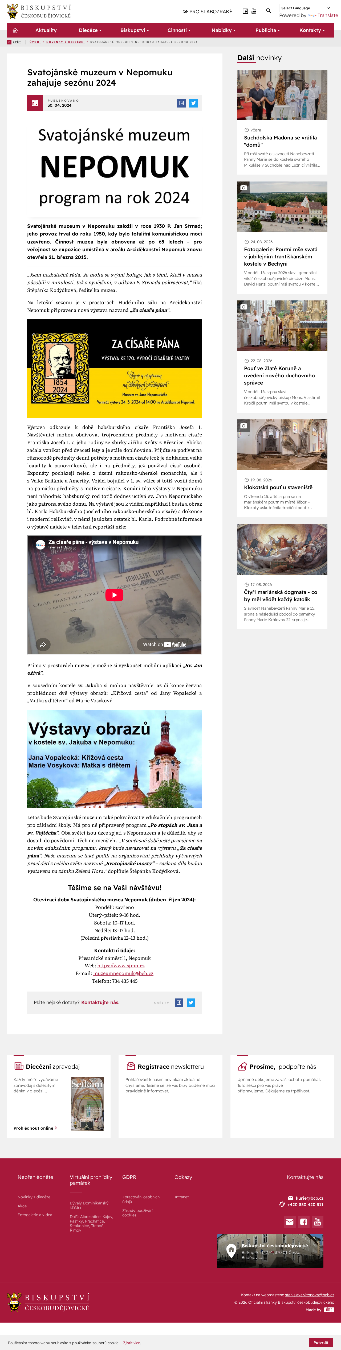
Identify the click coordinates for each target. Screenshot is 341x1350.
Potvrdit (321, 1342)
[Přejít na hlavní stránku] (39, 11)
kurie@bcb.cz (309, 1198)
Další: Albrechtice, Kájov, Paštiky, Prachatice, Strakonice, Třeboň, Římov (91, 1223)
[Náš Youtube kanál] (254, 11)
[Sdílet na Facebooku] (181, 103)
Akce (22, 1206)
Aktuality (46, 30)
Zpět (17, 41)
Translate (328, 15)
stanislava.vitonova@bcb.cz (309, 1295)
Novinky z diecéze (65, 41)
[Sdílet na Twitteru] (193, 103)
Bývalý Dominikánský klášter (89, 1205)
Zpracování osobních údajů (141, 1199)
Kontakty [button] (310, 30)
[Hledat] (268, 11)
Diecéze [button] (88, 30)
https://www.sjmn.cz (121, 965)
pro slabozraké (210, 12)
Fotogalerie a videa (35, 1214)
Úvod (35, 41)
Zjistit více (131, 1343)
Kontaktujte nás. (99, 1002)
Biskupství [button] (132, 30)
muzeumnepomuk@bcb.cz (123, 973)
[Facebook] (304, 1222)
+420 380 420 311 (305, 1204)
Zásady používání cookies (137, 1212)
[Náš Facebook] (245, 11)
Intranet (181, 1197)
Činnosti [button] (177, 30)
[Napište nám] (290, 1222)
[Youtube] (317, 1222)
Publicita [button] (265, 30)
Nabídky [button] (221, 30)
